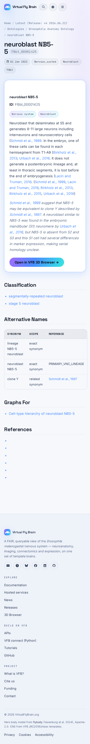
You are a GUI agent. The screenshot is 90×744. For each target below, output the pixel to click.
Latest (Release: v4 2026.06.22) (41, 23)
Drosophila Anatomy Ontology (51, 29)
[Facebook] (35, 565)
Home (7, 23)
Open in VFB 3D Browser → (37, 262)
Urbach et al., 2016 (34, 158)
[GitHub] (54, 565)
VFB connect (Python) (20, 640)
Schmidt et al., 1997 (25, 214)
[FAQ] (17, 565)
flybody (37, 722)
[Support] (8, 565)
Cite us (9, 681)
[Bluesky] (26, 565)
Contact (10, 696)
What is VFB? (14, 674)
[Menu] (63, 7)
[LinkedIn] (45, 565)
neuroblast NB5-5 (20, 35)
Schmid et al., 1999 (26, 141)
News (8, 600)
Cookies (25, 735)
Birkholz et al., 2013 (57, 188)
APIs (7, 633)
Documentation (15, 585)
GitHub (9, 655)
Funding (10, 688)
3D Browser (13, 615)
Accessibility (44, 735)
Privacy (9, 735)
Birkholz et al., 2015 (25, 193)
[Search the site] (43, 7)
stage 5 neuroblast (24, 303)
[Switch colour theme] (53, 7)
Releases (11, 607)
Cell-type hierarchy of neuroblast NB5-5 (42, 413)
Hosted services (16, 592)
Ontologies (15, 29)
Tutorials (10, 648)
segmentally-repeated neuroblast (36, 296)
